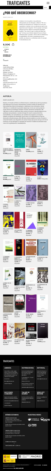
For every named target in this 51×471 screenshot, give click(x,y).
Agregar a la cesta (13, 44)
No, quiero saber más (19, 468)
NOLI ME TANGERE (29, 314)
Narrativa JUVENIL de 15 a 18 (10, 82)
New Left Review (41, 393)
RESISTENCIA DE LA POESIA (41, 312)
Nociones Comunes (8, 393)
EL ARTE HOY (17, 176)
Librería (7, 368)
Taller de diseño (25, 393)
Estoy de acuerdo (37, 465)
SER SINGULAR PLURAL (19, 340)
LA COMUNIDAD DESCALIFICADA (29, 231)
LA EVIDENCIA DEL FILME (42, 257)
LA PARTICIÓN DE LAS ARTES (30, 285)
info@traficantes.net (9, 443)
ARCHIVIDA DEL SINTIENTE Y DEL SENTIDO (17, 151)
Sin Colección (6, 70)
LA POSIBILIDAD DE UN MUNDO (42, 285)
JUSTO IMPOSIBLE (18, 230)
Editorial (41, 368)
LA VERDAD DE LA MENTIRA (18, 312)
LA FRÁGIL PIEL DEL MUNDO (7, 283)
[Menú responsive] (48, 3)
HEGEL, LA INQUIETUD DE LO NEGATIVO (8, 229)
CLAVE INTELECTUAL (8, 67)
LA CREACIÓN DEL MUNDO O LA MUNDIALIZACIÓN (18, 259)
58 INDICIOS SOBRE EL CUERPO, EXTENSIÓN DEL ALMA (8, 150)
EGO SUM (5, 177)
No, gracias (44, 465)
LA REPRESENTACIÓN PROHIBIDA (7, 314)
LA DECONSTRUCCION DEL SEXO (30, 257)
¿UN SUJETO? (40, 340)
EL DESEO (28, 177)
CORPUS (28, 149)
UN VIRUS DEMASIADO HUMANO (30, 341)
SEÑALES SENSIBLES (7, 341)
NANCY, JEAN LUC (8, 17)
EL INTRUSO (5, 204)
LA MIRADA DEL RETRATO (19, 287)
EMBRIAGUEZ (40, 202)
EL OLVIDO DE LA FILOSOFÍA (17, 201)
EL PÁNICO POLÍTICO (30, 203)
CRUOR (38, 149)
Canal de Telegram (8, 383)
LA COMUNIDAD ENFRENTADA (6, 257)
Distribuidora (28, 368)
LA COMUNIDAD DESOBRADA (40, 228)
